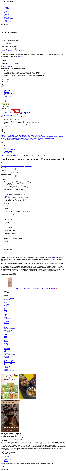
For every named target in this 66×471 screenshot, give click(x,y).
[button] (1, 128)
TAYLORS (7, 349)
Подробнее (20, 56)
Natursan (6, 337)
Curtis (5, 315)
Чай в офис (4, 135)
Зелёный (14, 135)
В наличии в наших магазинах (13, 172)
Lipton (5, 334)
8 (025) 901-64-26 (9, 50)
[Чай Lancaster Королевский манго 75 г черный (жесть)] (16, 166)
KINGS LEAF (8, 331)
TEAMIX (6, 301)
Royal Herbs (7, 343)
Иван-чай (6, 356)
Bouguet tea (7, 366)
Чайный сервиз (16, 138)
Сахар (13, 139)
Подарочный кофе (50, 136)
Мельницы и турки (49, 138)
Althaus (6, 307)
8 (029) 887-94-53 (19, 50)
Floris (5, 320)
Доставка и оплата (9, 18)
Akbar (5, 305)
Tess (5, 350)
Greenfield (6, 321)
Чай (5, 10)
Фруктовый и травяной (29, 135)
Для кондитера (8, 151)
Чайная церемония (25, 138)
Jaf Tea (5, 327)
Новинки (6, 148)
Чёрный (9, 135)
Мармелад (22, 139)
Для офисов (7, 15)
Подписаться (4, 469)
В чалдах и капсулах (24, 136)
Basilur (5, 308)
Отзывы (6, 461)
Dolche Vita (7, 318)
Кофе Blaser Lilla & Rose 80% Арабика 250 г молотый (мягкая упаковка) (36, 288)
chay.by (3, 50)
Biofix (5, 310)
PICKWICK (7, 299)
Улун (21, 135)
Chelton (6, 314)
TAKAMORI (7, 346)
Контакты (6, 17)
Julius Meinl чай (8, 330)
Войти (2, 78)
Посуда (6, 13)
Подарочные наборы (36, 139)
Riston (5, 364)
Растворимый (15, 136)
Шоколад (3, 139)
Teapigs (6, 367)
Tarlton (5, 347)
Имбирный (7, 357)
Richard (6, 340)
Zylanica (6, 351)
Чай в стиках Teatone (9, 362)
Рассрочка (6, 20)
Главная (6, 7)
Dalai (5, 317)
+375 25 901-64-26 (6, 112)
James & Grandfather (9, 328)
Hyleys (5, 324)
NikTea (6, 338)
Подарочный (39, 135)
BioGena (6, 311)
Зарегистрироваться (6, 66)
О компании (7, 21)
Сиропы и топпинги (9, 149)
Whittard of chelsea (9, 370)
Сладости (6, 14)
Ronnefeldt (6, 341)
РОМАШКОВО (8, 360)
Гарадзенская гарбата (10, 354)
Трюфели (28, 139)
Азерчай (6, 353)
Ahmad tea (6, 304)
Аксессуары (34, 138)
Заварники (4, 138)
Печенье (17, 139)
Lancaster (13, 155)
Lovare (5, 336)
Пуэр (18, 135)
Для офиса (40, 138)
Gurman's (6, 323)
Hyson (5, 325)
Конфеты (8, 139)
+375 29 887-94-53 (25, 112)
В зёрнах (3, 136)
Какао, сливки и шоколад (38, 136)
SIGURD (6, 344)
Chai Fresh (6, 312)
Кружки (9, 138)
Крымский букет (8, 359)
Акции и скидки (8, 152)
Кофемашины (59, 136)
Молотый (8, 136)
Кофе (5, 11)
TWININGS (7, 369)
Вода (5, 302)
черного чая (54, 257)
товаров (9, 79)
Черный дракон (8, 363)
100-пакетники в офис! (10, 298)
